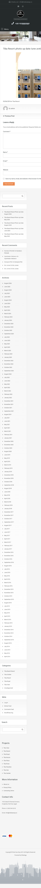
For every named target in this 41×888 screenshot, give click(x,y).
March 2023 (7, 350)
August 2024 (8, 300)
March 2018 (7, 502)
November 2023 (8, 327)
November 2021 (8, 404)
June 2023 (7, 340)
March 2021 (7, 431)
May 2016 (7, 576)
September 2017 (9, 522)
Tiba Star (6, 770)
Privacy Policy (7, 787)
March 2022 (7, 391)
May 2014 (7, 653)
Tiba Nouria (7, 757)
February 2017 (8, 545)
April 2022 (7, 387)
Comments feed (9, 709)
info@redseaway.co (26, 2)
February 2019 (8, 468)
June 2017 (7, 532)
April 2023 (7, 347)
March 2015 (7, 619)
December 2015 (8, 589)
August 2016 (8, 565)
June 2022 (7, 381)
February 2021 (8, 434)
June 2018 (7, 492)
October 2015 (8, 596)
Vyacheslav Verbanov (10, 258)
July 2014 (7, 646)
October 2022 (8, 367)
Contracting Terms (9, 790)
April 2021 (7, 428)
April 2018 (7, 498)
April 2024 (7, 310)
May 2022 (7, 384)
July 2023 (7, 337)
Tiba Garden (7, 773)
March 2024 (7, 313)
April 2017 (7, 539)
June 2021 (7, 421)
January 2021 (8, 438)
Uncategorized (8, 688)
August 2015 (8, 602)
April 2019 (7, 461)
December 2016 (8, 552)
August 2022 (8, 374)
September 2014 (9, 639)
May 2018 (7, 495)
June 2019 (7, 455)
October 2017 (8, 518)
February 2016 (8, 586)
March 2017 (7, 542)
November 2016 (8, 555)
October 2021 (8, 407)
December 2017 (8, 512)
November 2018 (8, 478)
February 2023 (8, 354)
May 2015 (7, 613)
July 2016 (7, 569)
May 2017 (7, 535)
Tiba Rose (6, 763)
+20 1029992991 (22, 23)
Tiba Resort (16, 101)
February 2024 (8, 317)
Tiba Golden (7, 674)
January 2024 (8, 320)
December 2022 (8, 360)
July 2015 (7, 606)
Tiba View (7, 684)
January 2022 (8, 397)
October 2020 (8, 448)
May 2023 (7, 344)
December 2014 (8, 629)
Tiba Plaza (6, 760)
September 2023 (9, 333)
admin (13, 108)
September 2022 (9, 370)
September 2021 (9, 411)
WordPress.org (8, 712)
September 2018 (9, 485)
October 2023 (8, 330)
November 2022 (8, 364)
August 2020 (8, 451)
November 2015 (8, 592)
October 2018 (8, 481)
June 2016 (7, 572)
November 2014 (8, 633)
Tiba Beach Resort (9, 671)
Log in (6, 702)
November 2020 (8, 444)
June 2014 (7, 650)
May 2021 (7, 424)
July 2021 (7, 418)
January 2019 (8, 471)
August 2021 (8, 414)
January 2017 (8, 549)
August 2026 (8, 283)
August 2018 (8, 488)
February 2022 (8, 394)
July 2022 (7, 377)
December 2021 (8, 401)
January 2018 (8, 508)
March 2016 (7, 582)
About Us (6, 784)
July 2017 (7, 528)
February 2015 (8, 623)
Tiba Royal (7, 681)
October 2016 (8, 559)
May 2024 (7, 307)
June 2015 (7, 609)
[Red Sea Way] (20, 14)
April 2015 (7, 616)
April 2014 (7, 656)
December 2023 (8, 323)
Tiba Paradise (7, 767)
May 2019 (7, 458)
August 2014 (8, 643)
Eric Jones (15, 265)
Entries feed (7, 706)
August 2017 (8, 525)
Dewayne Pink (18, 262)
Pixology (24, 855)
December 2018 (8, 475)
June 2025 (7, 296)
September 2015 (9, 599)
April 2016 (7, 579)
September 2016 (9, 562)
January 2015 (8, 626)
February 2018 (8, 505)
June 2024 (7, 303)
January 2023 (8, 357)
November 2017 (8, 515)
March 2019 (7, 465)
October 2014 (8, 636)
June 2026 (7, 286)
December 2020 (8, 441)
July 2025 (7, 293)
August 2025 (8, 290)
